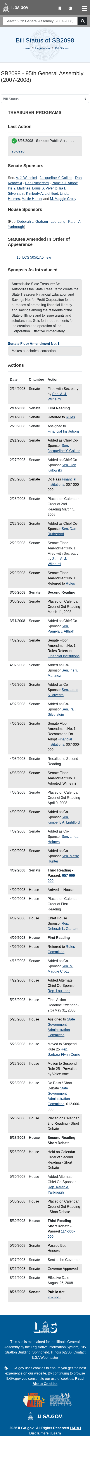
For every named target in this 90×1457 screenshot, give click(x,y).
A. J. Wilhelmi (26, 178)
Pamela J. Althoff (65, 183)
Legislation (42, 48)
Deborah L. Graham (32, 221)
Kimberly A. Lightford (42, 193)
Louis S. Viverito (44, 188)
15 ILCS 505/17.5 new (34, 257)
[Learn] (60, 8)
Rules (70, 417)
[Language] (70, 8)
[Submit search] (82, 21)
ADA (75, 1428)
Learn (56, 1433)
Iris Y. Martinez (19, 188)
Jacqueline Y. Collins (56, 178)
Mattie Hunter (32, 199)
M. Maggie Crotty (63, 199)
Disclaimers (39, 1433)
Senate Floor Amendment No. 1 (33, 343)
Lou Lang (58, 221)
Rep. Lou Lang (59, 991)
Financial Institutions (64, 431)
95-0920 (18, 151)
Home (25, 48)
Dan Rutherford (37, 183)
